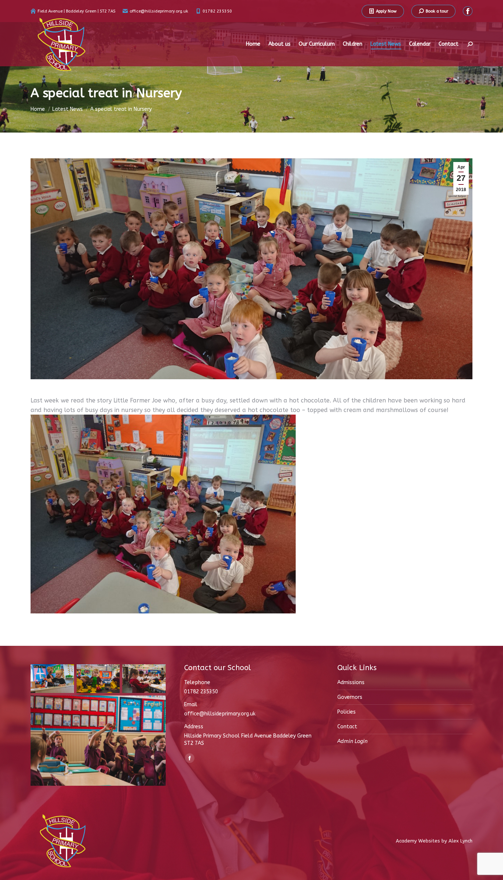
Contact (347, 727)
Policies (346, 712)
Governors (349, 697)
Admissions (351, 682)
